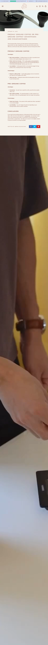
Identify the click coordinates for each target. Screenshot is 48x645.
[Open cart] (45, 6)
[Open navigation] (2, 6)
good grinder (27, 115)
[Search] (42, 6)
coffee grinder (27, 73)
